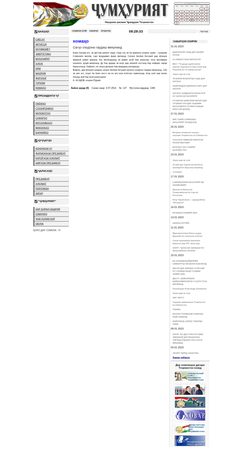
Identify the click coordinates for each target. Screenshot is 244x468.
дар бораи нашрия (48, 209)
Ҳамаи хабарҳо (181, 357)
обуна (40, 223)
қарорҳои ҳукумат (48, 158)
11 (182, 14)
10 (177, 14)
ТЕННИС (177, 309)
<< (185, 3)
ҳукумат (41, 184)
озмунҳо (41, 214)
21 (197, 17)
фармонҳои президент (51, 153)
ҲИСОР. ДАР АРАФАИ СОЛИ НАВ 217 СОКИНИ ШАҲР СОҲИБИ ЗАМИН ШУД (189, 271)
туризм (40, 83)
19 (187, 17)
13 (192, 14)
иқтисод (41, 44)
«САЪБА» (177, 172)
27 (192, 20)
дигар (39, 193)
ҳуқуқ (39, 63)
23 (207, 17)
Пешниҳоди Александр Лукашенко (190, 289)
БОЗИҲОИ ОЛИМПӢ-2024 (185, 213)
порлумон (42, 188)
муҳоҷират (43, 59)
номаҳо (41, 88)
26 (187, 20)
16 (207, 14)
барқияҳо (42, 132)
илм (38, 68)
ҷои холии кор (45, 219)
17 (177, 17)
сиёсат (40, 39)
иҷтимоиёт (43, 49)
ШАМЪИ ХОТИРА (181, 223)
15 (202, 14)
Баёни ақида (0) (80, 88)
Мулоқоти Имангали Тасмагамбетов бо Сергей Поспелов (185, 192)
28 (197, 20)
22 (202, 17)
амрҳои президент (48, 163)
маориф (41, 73)
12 (187, 14)
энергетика (43, 54)
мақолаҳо (42, 128)
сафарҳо (41, 118)
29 (202, 20)
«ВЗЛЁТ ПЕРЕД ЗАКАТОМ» (186, 353)
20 (192, 17)
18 (182, 17)
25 (182, 20)
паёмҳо (41, 103)
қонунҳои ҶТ (44, 148)
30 (207, 20)
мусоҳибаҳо (44, 123)
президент (43, 179)
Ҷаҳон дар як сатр (181, 74)
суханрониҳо (44, 108)
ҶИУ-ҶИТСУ (178, 298)
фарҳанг (41, 78)
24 (177, 20)
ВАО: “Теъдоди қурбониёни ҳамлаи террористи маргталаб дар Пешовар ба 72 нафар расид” (189, 67)
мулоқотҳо (43, 113)
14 (197, 14)
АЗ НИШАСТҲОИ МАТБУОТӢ (187, 59)
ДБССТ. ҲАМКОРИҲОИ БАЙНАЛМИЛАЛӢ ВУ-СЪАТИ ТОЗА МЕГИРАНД (190, 281)
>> (199, 3)
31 (177, 23)
